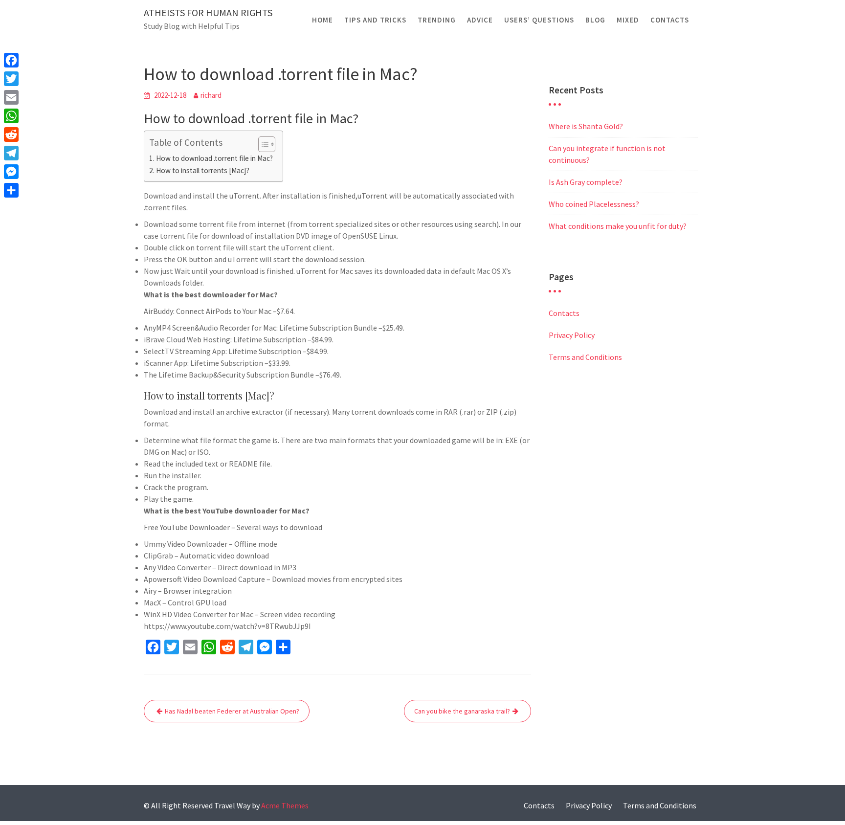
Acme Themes (285, 805)
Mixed (628, 19)
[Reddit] (11, 134)
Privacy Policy (572, 335)
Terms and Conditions (585, 357)
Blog (595, 19)
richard (211, 95)
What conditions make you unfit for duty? (618, 226)
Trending (437, 19)
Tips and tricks (375, 19)
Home (322, 19)
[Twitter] (11, 78)
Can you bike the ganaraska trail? (462, 711)
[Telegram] (11, 153)
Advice (480, 19)
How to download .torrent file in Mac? (214, 158)
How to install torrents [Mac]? (202, 170)
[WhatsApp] (11, 116)
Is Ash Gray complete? (586, 182)
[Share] (11, 190)
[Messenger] (11, 171)
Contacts (669, 19)
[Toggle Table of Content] (262, 144)
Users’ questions (539, 19)
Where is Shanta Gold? (586, 126)
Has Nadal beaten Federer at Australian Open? (232, 711)
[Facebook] (11, 60)
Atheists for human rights (208, 12)
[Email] (11, 97)
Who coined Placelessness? (594, 204)
